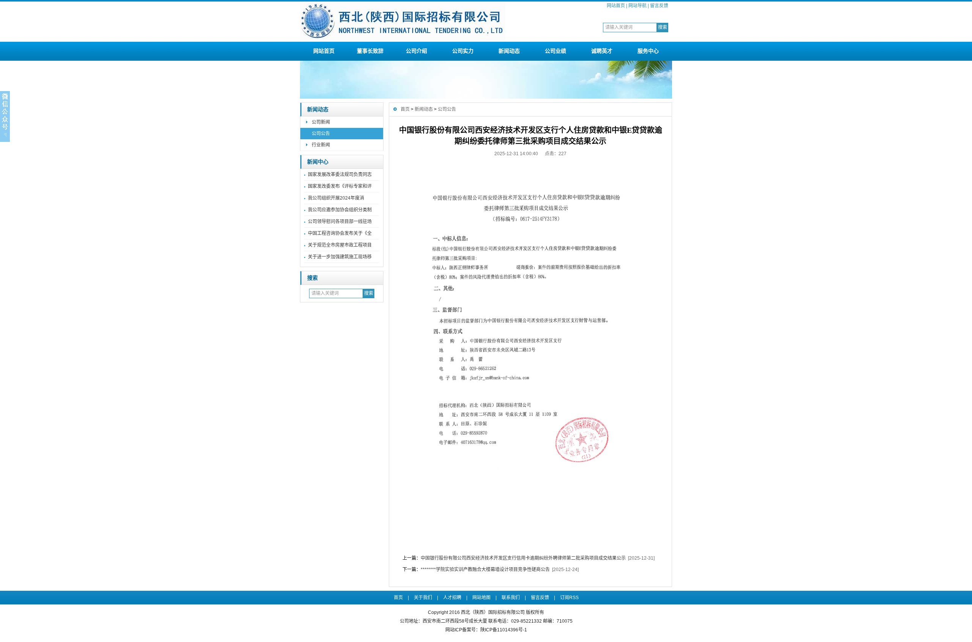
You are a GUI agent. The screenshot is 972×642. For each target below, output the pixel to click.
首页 (405, 109)
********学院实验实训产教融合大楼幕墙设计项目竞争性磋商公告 (485, 569)
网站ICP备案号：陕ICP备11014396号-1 (486, 630)
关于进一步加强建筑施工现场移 (340, 257)
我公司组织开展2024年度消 (336, 198)
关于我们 (423, 597)
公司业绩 (555, 51)
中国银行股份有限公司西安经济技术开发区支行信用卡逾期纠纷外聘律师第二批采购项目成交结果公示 (523, 558)
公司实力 (462, 51)
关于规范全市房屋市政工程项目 (340, 245)
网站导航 (637, 5)
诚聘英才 (601, 51)
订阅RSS (569, 597)
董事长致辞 (370, 51)
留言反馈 (659, 5)
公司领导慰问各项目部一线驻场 (340, 221)
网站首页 (616, 5)
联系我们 (511, 597)
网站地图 (481, 597)
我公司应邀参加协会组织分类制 (340, 209)
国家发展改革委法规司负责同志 (340, 174)
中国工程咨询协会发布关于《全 (340, 233)
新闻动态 (509, 51)
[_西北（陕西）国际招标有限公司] (402, 38)
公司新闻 (321, 122)
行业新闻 (321, 145)
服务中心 (648, 51)
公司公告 (321, 133)
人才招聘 (452, 597)
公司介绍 (416, 51)
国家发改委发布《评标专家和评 (340, 186)
